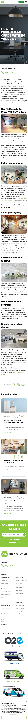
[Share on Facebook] (2, 72)
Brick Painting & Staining (21, 580)
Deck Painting (19, 587)
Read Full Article (8, 432)
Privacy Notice (13, 714)
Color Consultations (20, 605)
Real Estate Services (5, 611)
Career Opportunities (20, 614)
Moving (2, 597)
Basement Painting (5, 580)
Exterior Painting (19, 577)
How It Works (19, 602)
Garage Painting (19, 593)
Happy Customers (20, 608)
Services (3, 574)
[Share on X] (11, 72)
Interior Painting (5, 577)
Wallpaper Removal (5, 594)
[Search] (24, 534)
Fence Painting (19, 590)
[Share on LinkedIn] (6, 72)
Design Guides (11, 68)
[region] (14, 709)
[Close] (26, 701)
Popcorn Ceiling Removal (6, 591)
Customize (14, 717)
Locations (3, 619)
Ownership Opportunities (21, 611)
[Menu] (26, 2)
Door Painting (4, 586)
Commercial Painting (5, 605)
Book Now (21, 1)
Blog (2, 622)
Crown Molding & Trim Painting (21, 584)
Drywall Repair (4, 589)
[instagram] (2, 565)
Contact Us (4, 624)
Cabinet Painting (4, 583)
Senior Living (4, 614)
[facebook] (6, 565)
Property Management (6, 608)
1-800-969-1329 (14, 542)
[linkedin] (11, 565)
